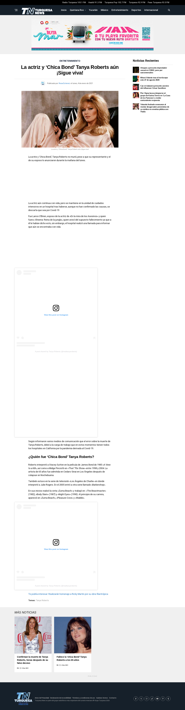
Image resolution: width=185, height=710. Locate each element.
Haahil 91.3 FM (95, 2)
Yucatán (93, 10)
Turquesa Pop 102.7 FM (115, 2)
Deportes (136, 10)
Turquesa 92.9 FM (137, 2)
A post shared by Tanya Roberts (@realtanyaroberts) (56, 351)
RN (18, 668)
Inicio (64, 10)
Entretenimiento (120, 10)
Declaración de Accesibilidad (60, 698)
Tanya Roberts (42, 600)
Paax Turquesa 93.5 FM (158, 2)
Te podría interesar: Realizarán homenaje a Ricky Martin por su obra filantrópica (68, 594)
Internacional (151, 10)
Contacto (112, 698)
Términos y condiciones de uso (83, 698)
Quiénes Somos (102, 698)
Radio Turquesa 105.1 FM (74, 2)
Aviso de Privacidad (42, 698)
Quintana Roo (77, 10)
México (104, 10)
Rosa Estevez (64, 83)
